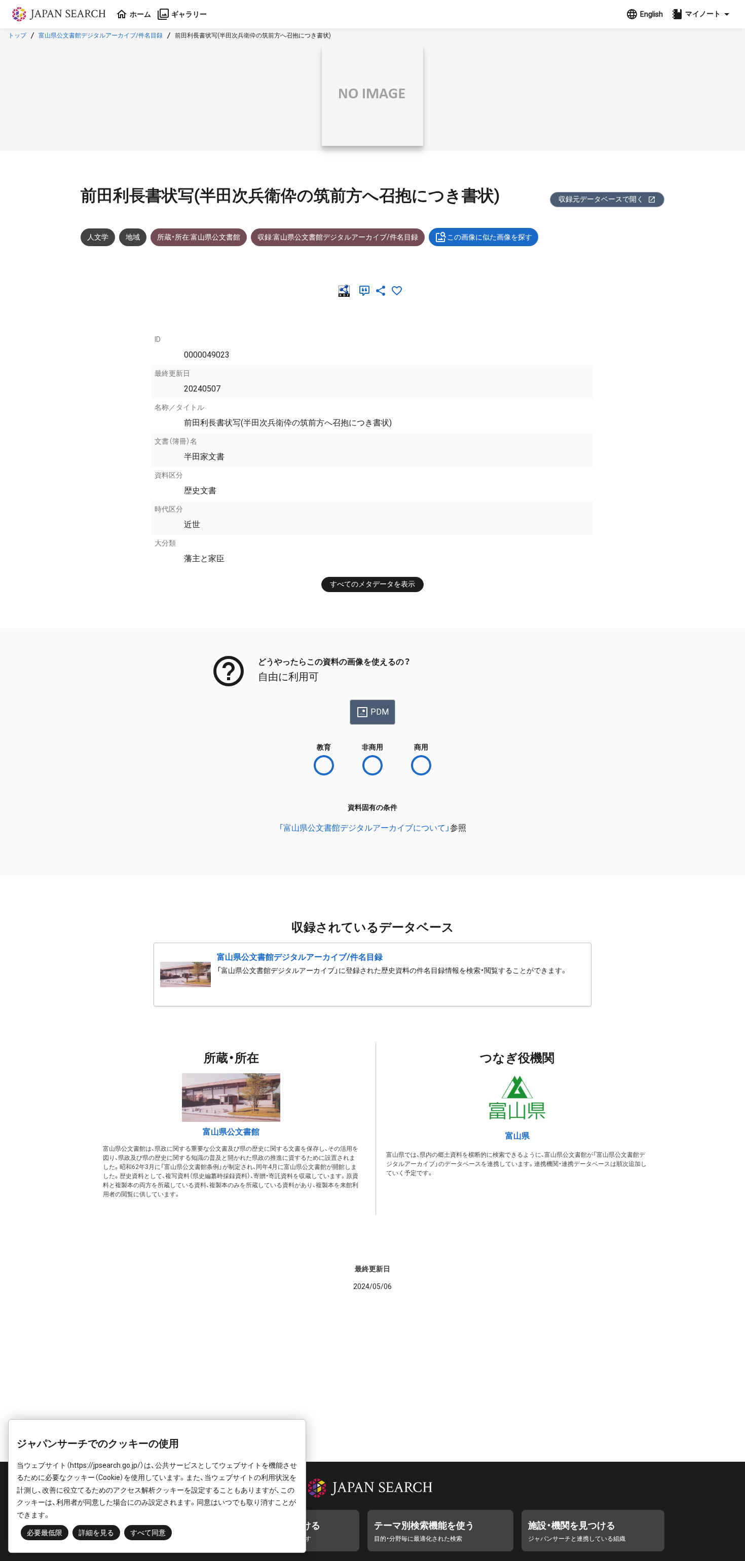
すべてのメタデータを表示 (372, 584)
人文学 (97, 237)
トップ (17, 35)
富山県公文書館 (231, 1132)
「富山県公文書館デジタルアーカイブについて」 (364, 828)
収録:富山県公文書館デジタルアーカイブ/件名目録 (337, 237)
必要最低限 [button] (44, 1533)
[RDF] (346, 291)
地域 (133, 237)
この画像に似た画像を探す (489, 237)
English (651, 14)
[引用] (366, 291)
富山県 (517, 1136)
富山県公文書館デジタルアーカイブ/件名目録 (101, 35)
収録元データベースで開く (601, 199)
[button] (702, 14)
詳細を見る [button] (96, 1533)
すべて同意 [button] (148, 1533)
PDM (379, 712)
